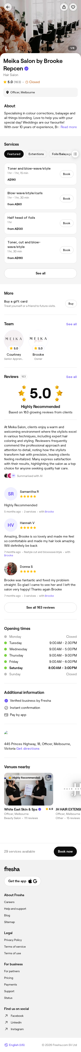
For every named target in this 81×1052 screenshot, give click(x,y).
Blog (7, 915)
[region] (40, 29)
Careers (9, 902)
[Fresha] (40, 869)
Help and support (15, 908)
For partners (12, 971)
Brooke (49, 511)
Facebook (17, 1015)
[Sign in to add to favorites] (73, 7)
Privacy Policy (13, 940)
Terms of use (12, 953)
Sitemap (9, 922)
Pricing (8, 977)
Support (9, 991)
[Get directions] (40, 734)
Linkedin (16, 1022)
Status (8, 997)
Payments (10, 984)
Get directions (27, 748)
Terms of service (15, 946)
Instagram (17, 1029)
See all (71, 324)
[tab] (14, 154)
